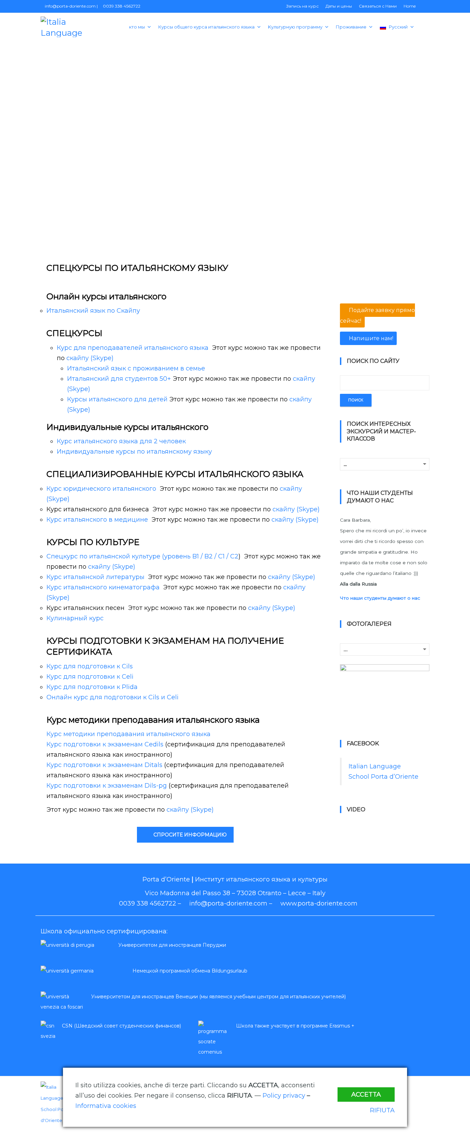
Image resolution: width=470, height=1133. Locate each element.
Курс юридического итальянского (101, 488)
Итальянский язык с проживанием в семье (136, 368)
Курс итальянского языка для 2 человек (121, 441)
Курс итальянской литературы (95, 577)
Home (410, 6)
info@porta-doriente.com (70, 6)
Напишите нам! (370, 338)
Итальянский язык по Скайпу (93, 310)
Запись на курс (302, 6)
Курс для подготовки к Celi (89, 676)
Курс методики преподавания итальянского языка (128, 734)
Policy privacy (284, 1095)
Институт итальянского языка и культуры (261, 879)
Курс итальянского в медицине (97, 519)
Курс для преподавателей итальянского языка (133, 348)
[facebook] (412, 1088)
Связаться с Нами (378, 6)
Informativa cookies (105, 1106)
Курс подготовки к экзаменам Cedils (104, 744)
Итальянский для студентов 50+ (119, 378)
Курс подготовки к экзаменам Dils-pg (106, 785)
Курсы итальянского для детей (117, 399)
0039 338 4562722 (121, 6)
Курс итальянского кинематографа (103, 587)
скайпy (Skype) (90, 358)
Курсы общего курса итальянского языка (206, 27)
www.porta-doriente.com (318, 903)
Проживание (351, 27)
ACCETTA (366, 1094)
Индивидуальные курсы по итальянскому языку (134, 451)
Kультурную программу (295, 27)
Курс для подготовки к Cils (89, 666)
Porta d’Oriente (166, 879)
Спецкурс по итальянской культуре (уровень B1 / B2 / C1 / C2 (142, 556)
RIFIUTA (382, 1110)
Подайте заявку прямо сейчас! (377, 315)
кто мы (137, 27)
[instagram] (425, 1088)
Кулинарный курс (75, 618)
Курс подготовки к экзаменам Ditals (104, 765)
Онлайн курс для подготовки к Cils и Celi (112, 697)
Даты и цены (338, 6)
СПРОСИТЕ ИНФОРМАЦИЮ (190, 835)
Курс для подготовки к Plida (92, 687)
